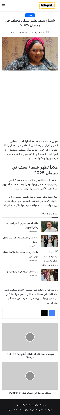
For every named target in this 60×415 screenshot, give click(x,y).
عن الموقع (29, 409)
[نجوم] (47, 5)
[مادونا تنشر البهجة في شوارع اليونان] (49, 275)
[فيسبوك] (52, 313)
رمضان (30, 15)
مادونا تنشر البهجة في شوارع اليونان (22, 271)
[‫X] (44, 313)
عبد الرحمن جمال (38, 32)
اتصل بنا (39, 409)
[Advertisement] (30, 103)
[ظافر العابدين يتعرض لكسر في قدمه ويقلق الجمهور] (49, 226)
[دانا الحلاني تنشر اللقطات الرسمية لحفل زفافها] (49, 241)
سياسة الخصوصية (15, 409)
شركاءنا (48, 409)
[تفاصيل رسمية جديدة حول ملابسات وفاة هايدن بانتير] (49, 258)
